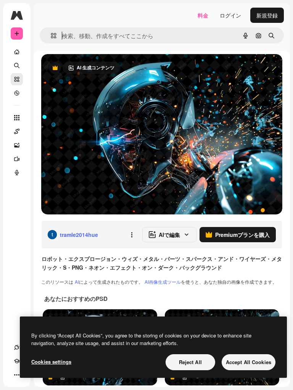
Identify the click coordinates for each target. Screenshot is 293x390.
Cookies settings (51, 361)
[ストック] (17, 79)
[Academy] (17, 361)
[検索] (17, 65)
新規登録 (267, 15)
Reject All (190, 362)
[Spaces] (17, 131)
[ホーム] (17, 52)
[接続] (17, 347)
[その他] (17, 375)
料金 (203, 15)
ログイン (230, 15)
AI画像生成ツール (163, 281)
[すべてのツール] (17, 118)
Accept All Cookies (248, 362)
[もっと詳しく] (17, 93)
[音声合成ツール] (17, 172)
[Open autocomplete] (50, 35)
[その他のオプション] (131, 234)
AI (77, 281)
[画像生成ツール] (17, 145)
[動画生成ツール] (17, 159)
